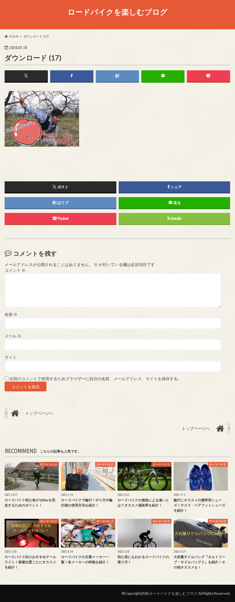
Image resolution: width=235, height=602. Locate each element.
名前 (11, 314)
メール (13, 336)
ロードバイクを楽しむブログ (118, 11)
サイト (11, 357)
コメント (15, 270)
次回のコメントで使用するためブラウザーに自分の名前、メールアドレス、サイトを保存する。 (95, 378)
